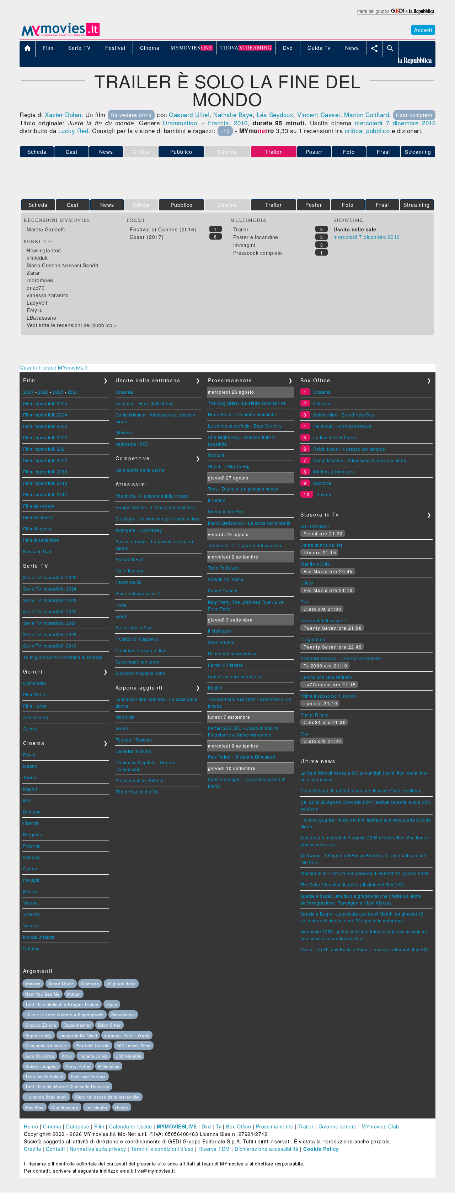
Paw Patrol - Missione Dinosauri (241, 757)
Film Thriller (35, 694)
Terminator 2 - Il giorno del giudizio (245, 545)
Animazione (35, 717)
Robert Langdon (41, 1066)
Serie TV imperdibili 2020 (50, 634)
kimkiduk (37, 257)
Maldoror (125, 432)
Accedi (423, 29)
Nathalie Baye (233, 114)
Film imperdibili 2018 (45, 483)
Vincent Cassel (318, 114)
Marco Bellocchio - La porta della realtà (249, 523)
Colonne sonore (337, 1126)
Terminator (97, 1107)
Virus (66, 1056)
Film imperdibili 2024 (45, 415)
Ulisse (307, 583)
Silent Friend (221, 642)
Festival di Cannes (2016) (163, 229)
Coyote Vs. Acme (226, 579)
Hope (121, 605)
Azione (30, 728)
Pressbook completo (257, 252)
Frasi (383, 151)
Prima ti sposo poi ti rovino (328, 696)
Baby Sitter (109, 1025)
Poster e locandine (255, 237)
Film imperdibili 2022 (45, 437)
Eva (304, 601)
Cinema (52, 1126)
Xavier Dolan (63, 114)
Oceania (124, 392)
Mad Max (34, 1107)
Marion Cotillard (366, 114)
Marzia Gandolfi (46, 229)
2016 (240, 122)
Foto (349, 151)
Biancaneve (123, 1014)
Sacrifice (322, 483)
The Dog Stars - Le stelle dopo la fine (247, 403)
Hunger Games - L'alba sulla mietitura (155, 507)
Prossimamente (275, 1126)
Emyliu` (36, 310)
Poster (314, 151)
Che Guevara (65, 1107)
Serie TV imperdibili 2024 (50, 589)
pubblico (378, 130)
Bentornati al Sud (134, 627)
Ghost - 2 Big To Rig (229, 466)
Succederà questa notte (140, 673)
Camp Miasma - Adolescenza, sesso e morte (359, 460)
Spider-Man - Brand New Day (343, 415)
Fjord (121, 616)
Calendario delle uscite (140, 470)
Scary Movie (61, 983)
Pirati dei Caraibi (92, 1045)
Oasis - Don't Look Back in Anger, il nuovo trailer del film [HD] (364, 949)
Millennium (108, 1066)
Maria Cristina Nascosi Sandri (62, 265)
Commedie (34, 683)
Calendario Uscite (130, 1126)
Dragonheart (313, 639)
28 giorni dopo (121, 983)
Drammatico (180, 122)
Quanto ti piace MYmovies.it (53, 367)
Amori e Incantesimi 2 (138, 593)
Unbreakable (128, 1056)
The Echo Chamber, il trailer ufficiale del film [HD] (352, 884)
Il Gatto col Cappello (137, 639)
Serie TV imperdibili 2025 (50, 577)
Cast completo (414, 115)
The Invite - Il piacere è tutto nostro (152, 496)
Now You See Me (42, 994)
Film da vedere (38, 506)
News (106, 151)
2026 (43, 392)
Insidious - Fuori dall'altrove (145, 403)
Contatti (55, 1148)
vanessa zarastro (47, 295)
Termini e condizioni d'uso (162, 1148)
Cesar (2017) (147, 236)
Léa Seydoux (275, 114)
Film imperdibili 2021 (45, 449)
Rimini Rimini (314, 715)
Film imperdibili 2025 (45, 403)
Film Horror (35, 706)
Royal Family (38, 1035)
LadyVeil (37, 302)
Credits (32, 1148)
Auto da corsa (39, 1056)
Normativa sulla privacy (98, 1148)
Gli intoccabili (314, 526)
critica (354, 130)
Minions (33, 983)
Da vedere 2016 (131, 115)
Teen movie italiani (44, 1076)
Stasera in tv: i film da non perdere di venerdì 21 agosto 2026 (364, 873)
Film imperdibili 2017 (45, 494)
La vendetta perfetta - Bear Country (245, 426)
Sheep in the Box (226, 511)
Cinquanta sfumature (46, 1045)
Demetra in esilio (133, 751)
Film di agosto (38, 528)
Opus (111, 1004)
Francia (218, 122)
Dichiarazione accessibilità (267, 1148)
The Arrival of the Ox (137, 791)
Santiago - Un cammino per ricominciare (158, 518)
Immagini (244, 244)
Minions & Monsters (333, 471)
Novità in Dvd (37, 551)
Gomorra (90, 983)
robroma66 (40, 280)
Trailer (273, 204)
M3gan (74, 994)
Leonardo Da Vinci (78, 1035)
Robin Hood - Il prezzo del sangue (349, 449)
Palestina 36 (129, 582)
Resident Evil (130, 559)
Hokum (323, 494)
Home (31, 1126)
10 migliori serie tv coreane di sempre (62, 657)
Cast (71, 151)
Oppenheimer (77, 1025)
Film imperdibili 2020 (45, 460)
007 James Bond (134, 1045)
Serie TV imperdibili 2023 (50, 600)
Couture (216, 455)
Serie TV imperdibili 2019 (50, 646)
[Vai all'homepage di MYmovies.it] (60, 35)
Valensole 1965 (132, 444)
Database (77, 1126)
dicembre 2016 (414, 122)
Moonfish (125, 717)
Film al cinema (38, 517)
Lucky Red (73, 130)
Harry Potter (78, 1066)
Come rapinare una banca (235, 676)
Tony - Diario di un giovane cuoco (243, 489)
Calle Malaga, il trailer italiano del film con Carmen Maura (361, 790)
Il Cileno (217, 500)
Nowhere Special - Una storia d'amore (340, 658)
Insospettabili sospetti (323, 620)
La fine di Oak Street (334, 437)
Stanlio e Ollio (315, 564)
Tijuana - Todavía (134, 740)
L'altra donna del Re (321, 545)
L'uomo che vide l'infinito (326, 677)
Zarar (33, 272)
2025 (58, 392)
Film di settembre (41, 540)
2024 (73, 392)
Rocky (121, 1107)
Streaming (418, 151)
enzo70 (35, 287)
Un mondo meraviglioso (233, 653)
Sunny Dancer (223, 590)
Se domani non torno (138, 662)
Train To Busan (223, 568)
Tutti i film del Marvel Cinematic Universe (67, 1086)
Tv (218, 1126)
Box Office (238, 1126)
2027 (28, 392)
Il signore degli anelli (46, 1097)
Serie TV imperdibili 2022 (50, 611)
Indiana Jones (93, 1056)
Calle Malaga (130, 570)
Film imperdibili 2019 (45, 471)
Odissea (322, 403)
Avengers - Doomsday (139, 530)
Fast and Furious (88, 1076)
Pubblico (181, 151)
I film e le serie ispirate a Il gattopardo (64, 1014)
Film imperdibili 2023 (45, 426)
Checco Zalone (40, 1025)
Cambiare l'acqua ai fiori (141, 650)
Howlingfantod (44, 250)
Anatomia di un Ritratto (140, 780)
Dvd (206, 1126)
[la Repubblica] (395, 15)
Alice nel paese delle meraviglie (107, 1097)
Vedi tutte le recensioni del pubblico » (72, 325)
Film (99, 1126)
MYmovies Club (380, 1126)
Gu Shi (123, 728)
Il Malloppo (219, 631)
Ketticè (215, 688)
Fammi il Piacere (225, 665)
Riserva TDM (214, 1148)
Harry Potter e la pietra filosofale (242, 414)
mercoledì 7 (372, 122)
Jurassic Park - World (127, 1035)
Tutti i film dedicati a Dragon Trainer (62, 1004)
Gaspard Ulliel (189, 114)
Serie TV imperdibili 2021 (50, 623)
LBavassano (41, 317)
